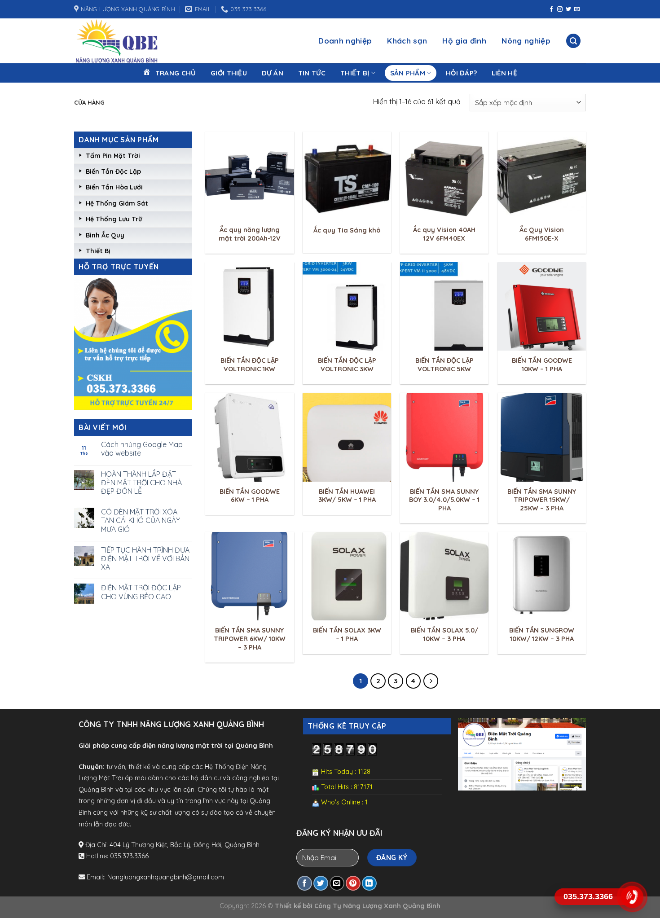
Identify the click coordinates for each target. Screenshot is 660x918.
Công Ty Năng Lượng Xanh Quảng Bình (377, 906)
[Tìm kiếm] (573, 41)
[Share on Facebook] (304, 883)
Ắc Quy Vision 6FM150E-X (541, 234)
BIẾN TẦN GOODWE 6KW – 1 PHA (250, 496)
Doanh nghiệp (345, 40)
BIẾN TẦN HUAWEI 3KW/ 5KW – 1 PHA (347, 496)
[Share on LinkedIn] (369, 883)
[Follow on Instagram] (560, 9)
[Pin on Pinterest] (353, 883)
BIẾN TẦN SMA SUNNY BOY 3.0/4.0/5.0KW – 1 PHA (444, 500)
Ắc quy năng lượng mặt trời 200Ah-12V (250, 234)
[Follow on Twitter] (568, 9)
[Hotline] (631, 897)
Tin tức (312, 73)
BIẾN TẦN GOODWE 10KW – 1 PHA (542, 364)
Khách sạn (407, 40)
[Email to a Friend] (337, 883)
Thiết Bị (354, 73)
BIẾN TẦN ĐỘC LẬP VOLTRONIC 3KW (347, 364)
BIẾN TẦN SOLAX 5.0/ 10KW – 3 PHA (444, 634)
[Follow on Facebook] (551, 9)
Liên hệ (504, 73)
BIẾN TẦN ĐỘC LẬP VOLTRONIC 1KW (249, 364)
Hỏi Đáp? (461, 73)
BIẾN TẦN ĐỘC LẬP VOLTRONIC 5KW (444, 364)
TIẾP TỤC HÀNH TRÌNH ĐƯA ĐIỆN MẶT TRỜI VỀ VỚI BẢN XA (145, 558)
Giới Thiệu (229, 73)
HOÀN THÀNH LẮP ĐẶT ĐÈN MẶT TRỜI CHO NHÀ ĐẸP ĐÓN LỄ (141, 483)
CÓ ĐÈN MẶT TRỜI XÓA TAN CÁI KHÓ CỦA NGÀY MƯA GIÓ (140, 520)
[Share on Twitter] (320, 883)
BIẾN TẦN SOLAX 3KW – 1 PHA (347, 634)
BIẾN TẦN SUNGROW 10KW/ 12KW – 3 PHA (541, 634)
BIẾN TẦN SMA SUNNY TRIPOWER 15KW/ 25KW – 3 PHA (541, 500)
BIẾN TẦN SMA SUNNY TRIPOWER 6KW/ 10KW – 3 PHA (250, 638)
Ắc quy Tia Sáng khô (346, 230)
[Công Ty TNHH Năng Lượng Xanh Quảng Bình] (132, 40)
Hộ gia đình (464, 40)
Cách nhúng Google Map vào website (142, 448)
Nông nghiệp (526, 40)
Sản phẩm (407, 73)
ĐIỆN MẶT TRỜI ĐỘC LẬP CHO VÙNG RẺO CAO (141, 592)
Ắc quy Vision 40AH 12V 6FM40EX (444, 234)
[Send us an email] (577, 9)
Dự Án (273, 73)
